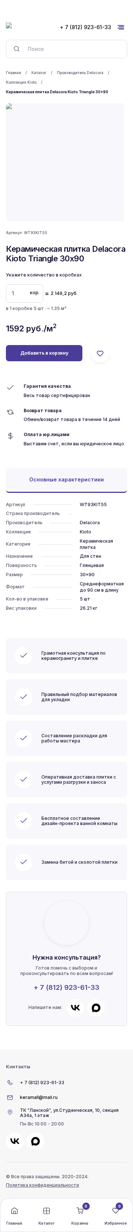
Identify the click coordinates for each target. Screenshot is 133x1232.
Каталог (39, 72)
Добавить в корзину (44, 353)
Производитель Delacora (80, 72)
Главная (13, 72)
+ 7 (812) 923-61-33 (66, 987)
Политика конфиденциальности (42, 1185)
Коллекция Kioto (21, 82)
